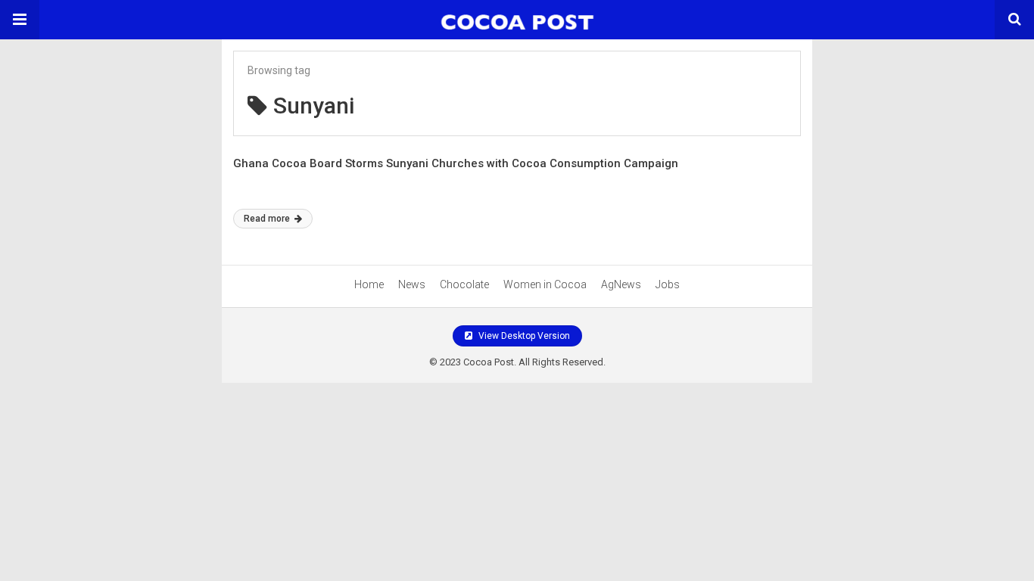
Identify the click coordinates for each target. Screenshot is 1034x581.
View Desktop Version (523, 336)
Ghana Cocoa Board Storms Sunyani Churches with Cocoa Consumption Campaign (455, 163)
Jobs (668, 284)
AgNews (621, 284)
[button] (19, 19)
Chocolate (464, 284)
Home (369, 284)
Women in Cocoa (545, 284)
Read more (268, 218)
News (411, 284)
